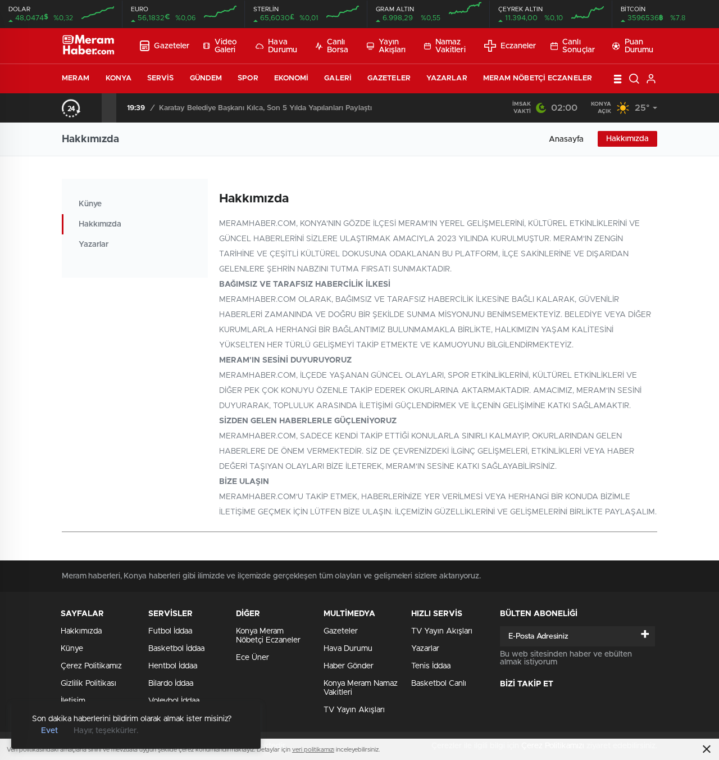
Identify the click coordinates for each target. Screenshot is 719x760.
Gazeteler (171, 46)
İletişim (73, 701)
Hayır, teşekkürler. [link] (106, 731)
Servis (160, 78)
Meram (76, 78)
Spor (248, 78)
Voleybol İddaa (173, 701)
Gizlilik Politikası (88, 683)
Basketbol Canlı (438, 683)
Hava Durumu (282, 46)
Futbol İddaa (170, 631)
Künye (90, 204)
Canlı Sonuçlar (578, 46)
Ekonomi (291, 78)
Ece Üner (252, 658)
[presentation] (94, 108)
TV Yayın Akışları (354, 710)
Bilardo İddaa (170, 683)
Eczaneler (518, 46)
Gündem (206, 78)
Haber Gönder (349, 666)
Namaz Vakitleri (450, 46)
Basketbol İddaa (176, 649)
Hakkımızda (627, 139)
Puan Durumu (639, 46)
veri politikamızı (313, 750)
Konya (119, 78)
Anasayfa (566, 139)
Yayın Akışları (392, 46)
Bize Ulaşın (244, 482)
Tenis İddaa (430, 666)
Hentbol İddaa (172, 666)
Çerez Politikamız (91, 666)
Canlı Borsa (338, 46)
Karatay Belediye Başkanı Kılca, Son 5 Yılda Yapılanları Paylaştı (265, 108)
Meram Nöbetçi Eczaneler (537, 78)
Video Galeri (226, 46)
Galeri (338, 78)
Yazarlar (446, 78)
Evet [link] (49, 731)
